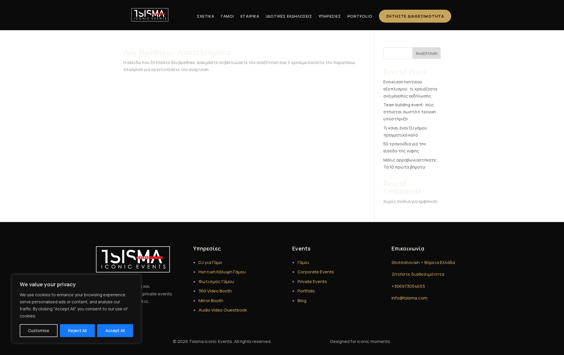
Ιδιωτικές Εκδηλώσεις (289, 16)
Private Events (312, 281)
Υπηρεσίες (330, 16)
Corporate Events (316, 272)
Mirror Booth (211, 300)
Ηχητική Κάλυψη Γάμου (222, 272)
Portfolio (360, 16)
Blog (302, 300)
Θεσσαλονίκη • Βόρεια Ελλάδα (423, 262)
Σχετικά (205, 16)
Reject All (77, 330)
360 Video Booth (215, 291)
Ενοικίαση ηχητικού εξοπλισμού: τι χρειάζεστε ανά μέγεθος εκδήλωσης (410, 89)
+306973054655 (408, 286)
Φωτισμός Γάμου (216, 281)
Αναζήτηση (426, 53)
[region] (76, 309)
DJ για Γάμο (210, 262)
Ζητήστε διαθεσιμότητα (418, 274)
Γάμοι (227, 16)
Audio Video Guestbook (223, 310)
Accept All (115, 330)
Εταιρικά (250, 16)
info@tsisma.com (409, 298)
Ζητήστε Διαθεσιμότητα (415, 16)
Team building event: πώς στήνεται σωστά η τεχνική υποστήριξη (409, 112)
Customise (38, 330)
